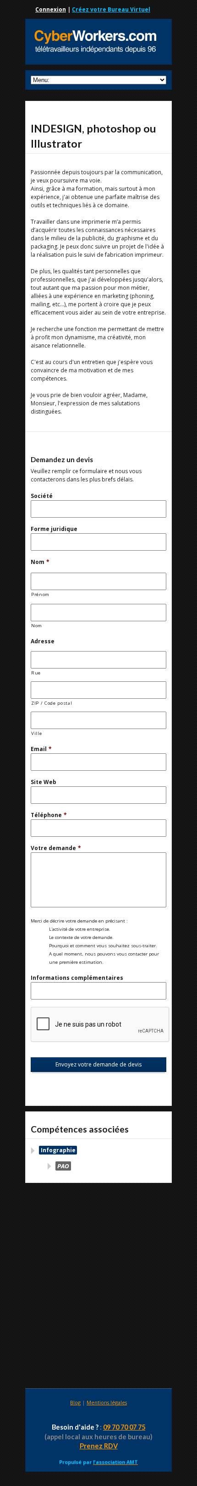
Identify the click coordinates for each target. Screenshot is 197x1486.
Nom (40, 562)
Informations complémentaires (77, 978)
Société (42, 496)
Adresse (43, 641)
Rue (36, 673)
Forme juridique (54, 529)
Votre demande (56, 848)
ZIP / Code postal (51, 703)
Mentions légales (107, 1402)
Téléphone (49, 815)
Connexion (50, 9)
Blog (75, 1402)
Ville (36, 733)
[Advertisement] (98, 1287)
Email (41, 749)
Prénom (40, 594)
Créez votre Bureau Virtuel (111, 9)
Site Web (43, 782)
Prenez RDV (99, 1446)
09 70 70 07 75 (124, 1427)
